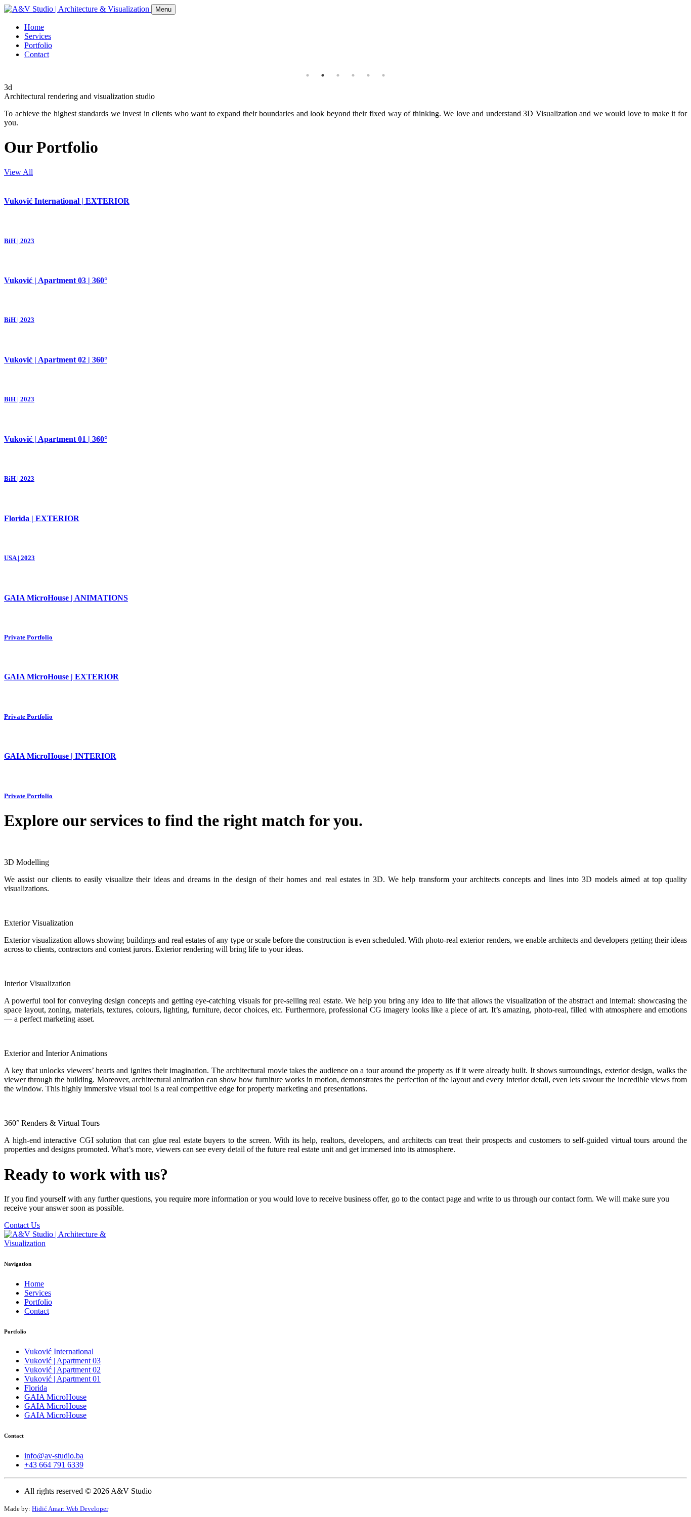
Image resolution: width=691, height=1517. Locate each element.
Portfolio (38, 45)
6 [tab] (383, 75)
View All (18, 172)
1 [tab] (308, 75)
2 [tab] (323, 75)
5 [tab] (368, 75)
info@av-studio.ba (53, 1455)
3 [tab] (338, 75)
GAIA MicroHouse (55, 1397)
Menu (163, 9)
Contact (36, 54)
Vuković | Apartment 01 (62, 1378)
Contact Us (22, 1225)
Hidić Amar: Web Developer (70, 1508)
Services (37, 36)
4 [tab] (353, 75)
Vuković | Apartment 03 (62, 1360)
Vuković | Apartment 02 (62, 1369)
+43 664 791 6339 (53, 1464)
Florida (35, 1388)
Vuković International (59, 1351)
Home (34, 27)
